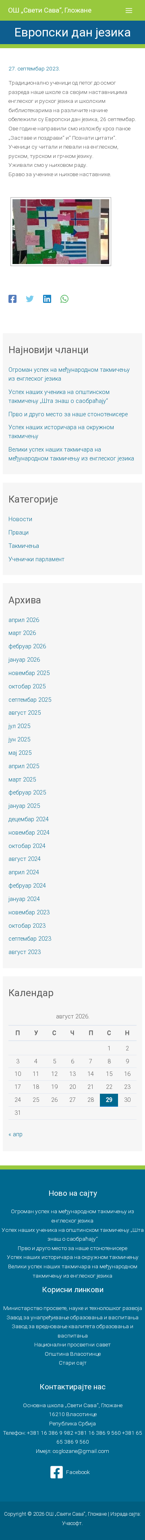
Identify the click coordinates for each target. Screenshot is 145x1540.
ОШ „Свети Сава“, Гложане (49, 10)
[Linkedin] (47, 299)
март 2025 (22, 779)
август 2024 (24, 859)
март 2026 (22, 633)
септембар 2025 (29, 699)
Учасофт (72, 1523)
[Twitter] (30, 299)
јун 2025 (19, 739)
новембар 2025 (29, 673)
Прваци (18, 532)
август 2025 (24, 712)
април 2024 (23, 872)
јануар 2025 (24, 805)
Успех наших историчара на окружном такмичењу (73, 1257)
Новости (20, 519)
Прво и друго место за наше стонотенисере (68, 414)
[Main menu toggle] (129, 10)
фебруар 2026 (27, 646)
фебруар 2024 (27, 885)
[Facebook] (12, 299)
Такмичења (23, 546)
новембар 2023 (29, 912)
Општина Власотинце (73, 1353)
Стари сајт (73, 1362)
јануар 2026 (24, 659)
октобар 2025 (27, 686)
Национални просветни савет (72, 1344)
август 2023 (24, 952)
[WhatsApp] (64, 299)
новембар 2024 (29, 832)
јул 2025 (19, 726)
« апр (15, 1134)
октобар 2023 (27, 925)
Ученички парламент (36, 559)
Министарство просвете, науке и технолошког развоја (72, 1308)
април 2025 (23, 766)
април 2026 (23, 620)
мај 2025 (19, 752)
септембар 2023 (29, 938)
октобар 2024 (27, 846)
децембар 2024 (28, 819)
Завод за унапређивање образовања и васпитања (72, 1317)
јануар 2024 (24, 899)
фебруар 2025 (27, 792)
